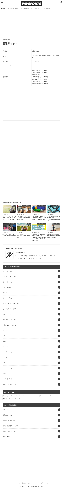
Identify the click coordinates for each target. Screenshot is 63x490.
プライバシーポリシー (33, 483)
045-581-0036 (36, 61)
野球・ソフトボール (9, 314)
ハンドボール (7, 357)
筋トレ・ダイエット (9, 298)
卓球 (4, 341)
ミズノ (12, 398)
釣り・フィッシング (9, 271)
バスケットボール (8, 336)
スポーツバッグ (7, 379)
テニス (5, 330)
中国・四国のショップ (9, 431)
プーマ (5, 398)
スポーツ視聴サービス (9, 384)
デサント (30, 396)
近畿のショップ (7, 415)
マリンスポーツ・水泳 (9, 276)
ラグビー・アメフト (9, 368)
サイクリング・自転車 (9, 309)
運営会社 (24, 483)
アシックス (6, 396)
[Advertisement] (31, 22)
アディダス (15, 396)
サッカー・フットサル (9, 319)
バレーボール (7, 362)
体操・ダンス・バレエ (9, 325)
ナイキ (36, 396)
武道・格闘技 (7, 287)
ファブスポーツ (28, 486)
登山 (4, 373)
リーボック (19, 398)
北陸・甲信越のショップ (10, 426)
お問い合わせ (44, 483)
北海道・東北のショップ (10, 420)
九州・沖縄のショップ (9, 436)
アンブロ (23, 396)
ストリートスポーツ (9, 352)
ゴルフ (5, 292)
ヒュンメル (54, 396)
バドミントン (7, 346)
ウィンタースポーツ (9, 282)
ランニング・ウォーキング (11, 303)
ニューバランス (44, 396)
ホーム (18, 483)
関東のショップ (7, 409)
